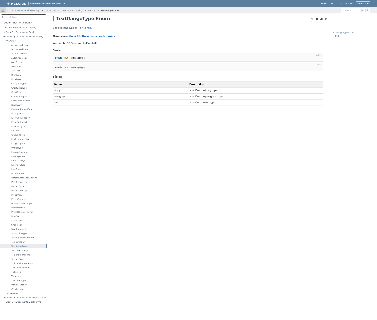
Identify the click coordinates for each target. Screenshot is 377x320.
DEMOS (325, 4)
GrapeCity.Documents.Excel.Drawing (64, 10)
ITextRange (84, 27)
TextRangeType (110, 10)
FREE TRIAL (363, 3)
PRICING (349, 4)
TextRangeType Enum (343, 32)
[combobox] (23, 16)
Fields (338, 36)
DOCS (334, 4)
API (341, 4)
